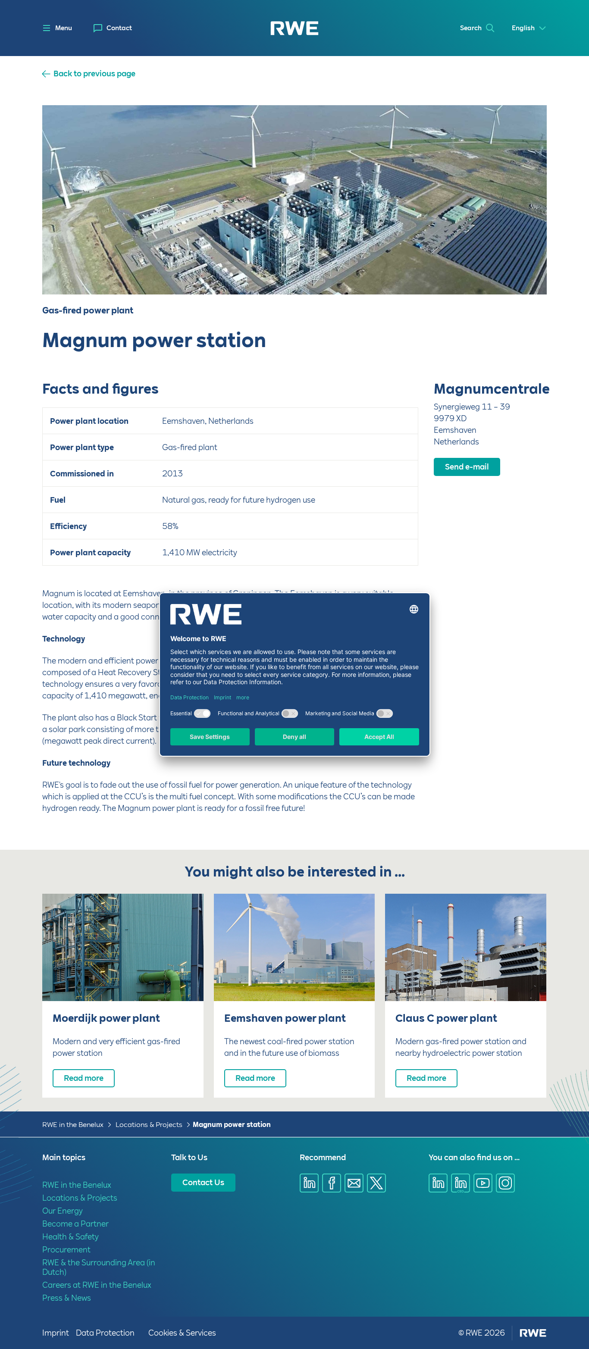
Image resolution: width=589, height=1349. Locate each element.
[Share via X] (376, 1183)
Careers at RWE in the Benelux (96, 1285)
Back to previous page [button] (94, 74)
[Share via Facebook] (331, 1183)
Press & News (66, 1297)
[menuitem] (113, 28)
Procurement (66, 1249)
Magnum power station (232, 1125)
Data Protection (105, 1332)
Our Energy (62, 1210)
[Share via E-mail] (354, 1183)
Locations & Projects (149, 1125)
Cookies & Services (182, 1332)
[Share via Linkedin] (309, 1183)
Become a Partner (75, 1223)
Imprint (55, 1332)
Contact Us (203, 1182)
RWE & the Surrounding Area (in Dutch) (98, 1267)
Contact (119, 28)
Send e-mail (467, 466)
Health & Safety (70, 1236)
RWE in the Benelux (72, 1125)
